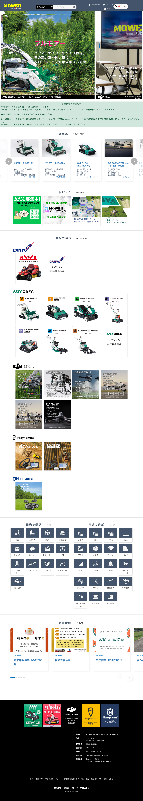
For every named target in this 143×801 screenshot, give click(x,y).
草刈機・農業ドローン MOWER (71, 788)
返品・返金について (93, 779)
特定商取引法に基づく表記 (74, 779)
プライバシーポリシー (53, 779)
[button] (99, 41)
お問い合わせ (108, 779)
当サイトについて (36, 779)
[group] (24, 160)
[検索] (74, 7)
